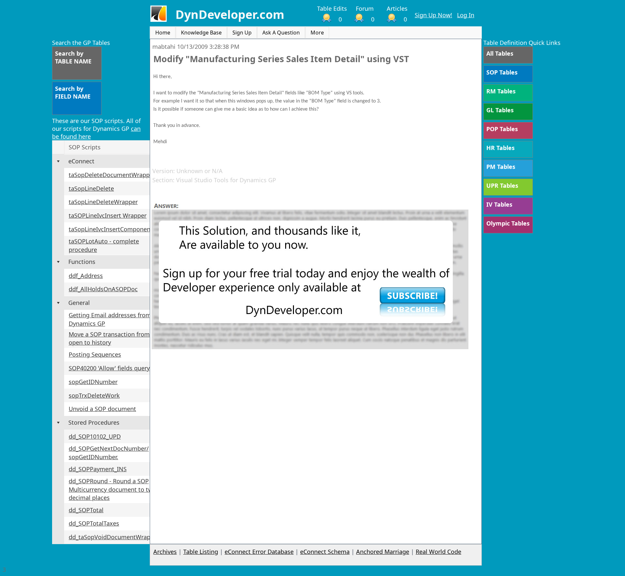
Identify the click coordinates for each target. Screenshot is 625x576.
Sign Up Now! (433, 15)
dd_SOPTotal (86, 510)
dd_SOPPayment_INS (98, 469)
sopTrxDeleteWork (94, 395)
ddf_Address (86, 276)
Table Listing (200, 551)
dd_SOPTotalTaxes (94, 523)
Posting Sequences (95, 354)
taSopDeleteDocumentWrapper (112, 175)
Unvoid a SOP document (102, 409)
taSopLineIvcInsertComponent (111, 229)
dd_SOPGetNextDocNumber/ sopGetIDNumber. (109, 453)
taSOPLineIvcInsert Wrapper (107, 215)
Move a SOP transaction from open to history (109, 338)
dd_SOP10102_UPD (95, 436)
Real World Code (438, 551)
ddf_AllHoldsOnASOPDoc (103, 289)
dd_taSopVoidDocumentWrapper (114, 537)
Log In (465, 15)
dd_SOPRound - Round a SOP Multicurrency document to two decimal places (112, 489)
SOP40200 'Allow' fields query (109, 368)
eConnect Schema (325, 551)
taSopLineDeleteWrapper (103, 202)
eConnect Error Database (259, 551)
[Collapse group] (58, 161)
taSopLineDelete (91, 188)
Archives (165, 551)
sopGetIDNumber (93, 382)
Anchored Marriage (382, 551)
